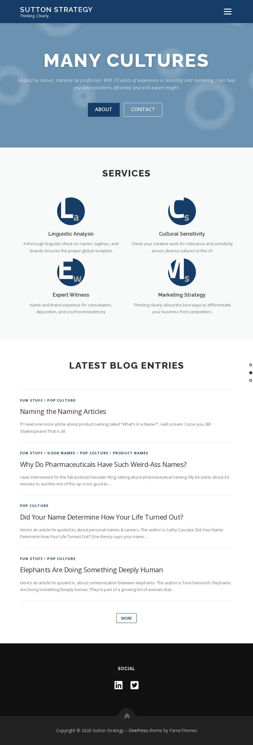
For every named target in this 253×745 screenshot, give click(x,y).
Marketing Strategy (182, 295)
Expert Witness (71, 295)
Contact (143, 109)
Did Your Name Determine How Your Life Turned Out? (101, 516)
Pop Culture (61, 400)
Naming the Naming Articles (63, 411)
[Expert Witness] (71, 272)
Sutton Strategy (56, 9)
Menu (227, 11)
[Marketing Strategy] (182, 272)
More (126, 618)
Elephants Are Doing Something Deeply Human (91, 569)
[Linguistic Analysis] (71, 210)
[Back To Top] (127, 716)
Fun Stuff (31, 400)
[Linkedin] (118, 685)
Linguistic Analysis (70, 234)
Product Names (131, 453)
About (103, 109)
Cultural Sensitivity (182, 234)
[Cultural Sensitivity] (182, 210)
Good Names (61, 453)
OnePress (138, 730)
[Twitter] (135, 685)
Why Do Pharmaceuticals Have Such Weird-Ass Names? (103, 464)
